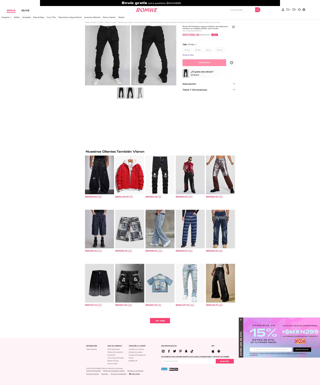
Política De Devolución (115, 352)
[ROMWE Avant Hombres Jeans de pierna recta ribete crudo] (190, 229)
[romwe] (146, 9)
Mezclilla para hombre (125, 22)
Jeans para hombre (141, 22)
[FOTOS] (130, 55)
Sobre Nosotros (91, 349)
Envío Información (114, 349)
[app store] (213, 351)
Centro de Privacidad (93, 371)
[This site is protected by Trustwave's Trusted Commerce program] (164, 369)
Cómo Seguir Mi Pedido (116, 358)
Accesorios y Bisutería (92, 17)
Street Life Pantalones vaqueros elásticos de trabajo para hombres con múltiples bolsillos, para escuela (205, 27)
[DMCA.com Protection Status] (173, 369)
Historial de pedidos (135, 352)
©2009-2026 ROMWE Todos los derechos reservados (104, 368)
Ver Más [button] (160, 320)
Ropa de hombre (111, 22)
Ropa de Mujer (38, 17)
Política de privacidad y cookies (114, 371)
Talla (188, 44)
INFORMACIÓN (91, 346)
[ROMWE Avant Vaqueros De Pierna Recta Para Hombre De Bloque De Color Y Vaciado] (220, 175)
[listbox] (283, 9)
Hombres (101, 22)
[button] (231, 62)
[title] (160, 151)
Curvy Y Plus (51, 17)
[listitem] (99, 182)
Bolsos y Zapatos (109, 17)
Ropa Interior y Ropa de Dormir (70, 17)
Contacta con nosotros (136, 349)
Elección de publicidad (118, 374)
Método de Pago (113, 361)
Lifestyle (121, 17)
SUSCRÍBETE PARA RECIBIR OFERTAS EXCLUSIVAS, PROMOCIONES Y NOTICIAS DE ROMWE (195, 357)
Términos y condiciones (135, 371)
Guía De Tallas (113, 364)
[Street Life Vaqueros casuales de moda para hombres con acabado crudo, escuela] (190, 283)
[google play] (218, 351)
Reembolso (111, 355)
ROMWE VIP (133, 361)
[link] (160, 3)
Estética (17, 17)
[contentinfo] (91, 197)
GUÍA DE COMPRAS (115, 346)
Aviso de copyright (92, 374)
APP (212, 346)
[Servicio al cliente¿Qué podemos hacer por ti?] (299, 9)
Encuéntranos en (169, 346)
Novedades (26, 17)
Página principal (90, 22)
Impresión (104, 374)
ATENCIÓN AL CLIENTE (137, 346)
